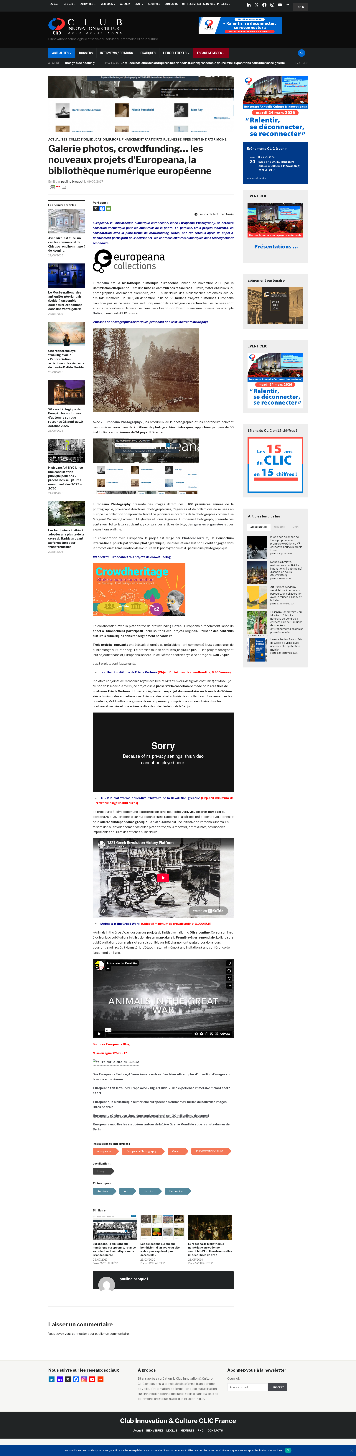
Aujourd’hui (258, 527)
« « (122, 422)
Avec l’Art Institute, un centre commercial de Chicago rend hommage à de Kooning (66, 244)
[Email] (108, 208)
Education (98, 139)
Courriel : (233, 1378)
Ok (288, 1450)
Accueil (54, 4)
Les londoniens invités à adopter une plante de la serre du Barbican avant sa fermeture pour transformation (66, 539)
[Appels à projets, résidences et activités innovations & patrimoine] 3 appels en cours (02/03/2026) (286, 568)
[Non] (351, 1450)
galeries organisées (208, 524)
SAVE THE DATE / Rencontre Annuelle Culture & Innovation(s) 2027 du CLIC (279, 166)
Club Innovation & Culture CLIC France (178, 1420)
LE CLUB (68, 4)
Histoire (149, 1191)
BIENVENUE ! (154, 1430)
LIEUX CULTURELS (175, 53)
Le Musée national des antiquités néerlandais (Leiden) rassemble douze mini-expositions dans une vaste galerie (150, 63)
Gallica (98, 313)
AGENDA (125, 4)
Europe (114, 139)
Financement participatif (143, 139)
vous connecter (76, 1333)
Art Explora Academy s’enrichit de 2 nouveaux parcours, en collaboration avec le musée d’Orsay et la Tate (286, 593)
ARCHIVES (154, 4)
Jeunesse (174, 139)
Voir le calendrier (256, 178)
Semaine (279, 527)
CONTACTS (171, 4)
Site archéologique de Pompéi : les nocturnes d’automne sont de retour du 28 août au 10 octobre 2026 (65, 418)
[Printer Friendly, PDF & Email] (58, 187)
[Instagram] (272, 5)
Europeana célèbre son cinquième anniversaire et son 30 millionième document (151, 1115)
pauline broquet (72, 181)
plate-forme (162, 822)
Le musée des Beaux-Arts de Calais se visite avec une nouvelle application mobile (286, 644)
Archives (102, 1191)
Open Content (194, 139)
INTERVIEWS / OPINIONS (116, 53)
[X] (256, 5)
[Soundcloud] (288, 5)
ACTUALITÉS (60, 53)
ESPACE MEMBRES (209, 53)
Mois (296, 527)
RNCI (138, 4)
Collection (78, 139)
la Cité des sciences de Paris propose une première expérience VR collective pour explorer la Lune (286, 543)
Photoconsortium (195, 538)
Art (126, 1191)
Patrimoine (217, 139)
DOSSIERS (86, 53)
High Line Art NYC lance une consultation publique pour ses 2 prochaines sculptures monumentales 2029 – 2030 (65, 478)
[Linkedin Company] (249, 5)
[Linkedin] (60, 1379)
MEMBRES (106, 4)
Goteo (177, 626)
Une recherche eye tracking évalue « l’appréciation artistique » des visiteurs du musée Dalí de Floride (66, 359)
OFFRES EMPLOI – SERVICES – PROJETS (205, 4)
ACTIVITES (86, 4)
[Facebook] (264, 5)
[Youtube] (280, 5)
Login (300, 7)
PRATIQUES (148, 53)
